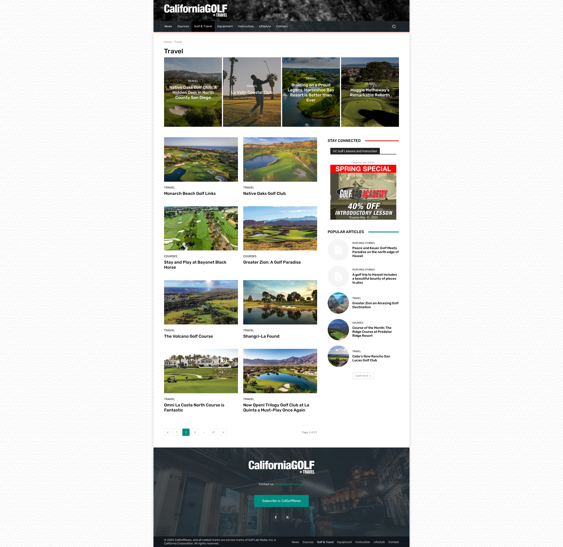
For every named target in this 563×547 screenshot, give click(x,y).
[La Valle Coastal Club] (252, 92)
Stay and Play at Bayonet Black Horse (195, 265)
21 (213, 432)
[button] (394, 26)
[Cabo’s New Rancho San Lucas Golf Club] (338, 356)
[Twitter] (287, 517)
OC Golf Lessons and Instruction (355, 151)
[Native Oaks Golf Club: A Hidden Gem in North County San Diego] (193, 92)
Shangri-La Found (261, 336)
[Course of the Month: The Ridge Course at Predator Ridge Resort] (338, 329)
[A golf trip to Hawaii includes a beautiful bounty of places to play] (338, 276)
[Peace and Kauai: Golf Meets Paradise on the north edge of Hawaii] (338, 249)
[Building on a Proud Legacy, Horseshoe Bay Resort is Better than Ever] (311, 92)
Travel (193, 81)
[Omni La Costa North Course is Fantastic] (201, 371)
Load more (361, 375)
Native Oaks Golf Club (264, 193)
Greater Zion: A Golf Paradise (272, 262)
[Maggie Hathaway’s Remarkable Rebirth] (370, 92)
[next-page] (223, 432)
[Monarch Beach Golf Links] (201, 159)
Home (168, 42)
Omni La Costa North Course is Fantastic (194, 407)
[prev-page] (168, 432)
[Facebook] (275, 517)
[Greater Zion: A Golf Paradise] (280, 228)
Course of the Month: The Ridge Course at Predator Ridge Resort (372, 332)
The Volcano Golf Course (188, 336)
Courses (170, 256)
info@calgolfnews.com (289, 484)
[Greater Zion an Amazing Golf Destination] (338, 303)
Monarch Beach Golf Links (190, 193)
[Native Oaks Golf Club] (280, 159)
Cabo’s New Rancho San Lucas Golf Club (371, 358)
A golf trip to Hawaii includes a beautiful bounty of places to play (374, 278)
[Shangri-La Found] (280, 302)
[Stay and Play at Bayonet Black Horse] (201, 228)
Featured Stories (363, 243)
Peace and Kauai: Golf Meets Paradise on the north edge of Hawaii (375, 252)
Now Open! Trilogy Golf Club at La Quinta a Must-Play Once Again (276, 407)
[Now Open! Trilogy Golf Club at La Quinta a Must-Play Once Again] (280, 371)
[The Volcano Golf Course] (201, 302)
